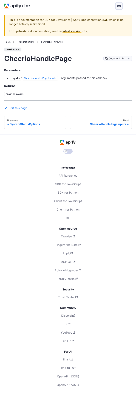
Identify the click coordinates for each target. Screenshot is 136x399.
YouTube (66, 332)
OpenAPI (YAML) (68, 385)
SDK (8, 41)
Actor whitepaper (66, 270)
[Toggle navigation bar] (128, 6)
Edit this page (18, 108)
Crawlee (66, 236)
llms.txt (68, 359)
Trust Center (66, 297)
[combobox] (129, 58)
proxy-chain (66, 279)
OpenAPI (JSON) (68, 376)
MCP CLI (66, 262)
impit (66, 253)
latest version (72, 31)
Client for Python (68, 209)
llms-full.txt (68, 368)
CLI (68, 218)
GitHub (66, 341)
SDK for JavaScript (68, 184)
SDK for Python (68, 192)
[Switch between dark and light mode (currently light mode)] (68, 151)
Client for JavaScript (68, 201)
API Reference (68, 175)
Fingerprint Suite (66, 245)
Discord (66, 315)
